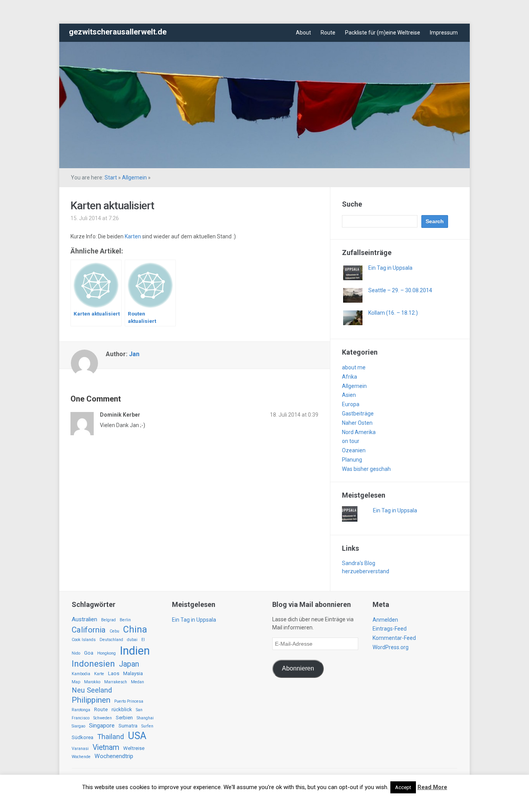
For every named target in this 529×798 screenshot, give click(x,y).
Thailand (110, 737)
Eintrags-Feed (390, 629)
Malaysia (133, 673)
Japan (129, 664)
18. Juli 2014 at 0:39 (294, 415)
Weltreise (133, 748)
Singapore (102, 725)
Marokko (92, 681)
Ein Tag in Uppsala (390, 268)
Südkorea (82, 737)
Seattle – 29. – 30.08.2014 (400, 290)
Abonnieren (298, 668)
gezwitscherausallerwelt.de (118, 31)
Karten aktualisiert (112, 205)
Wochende (81, 756)
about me (354, 367)
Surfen (147, 726)
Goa (88, 653)
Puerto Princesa (128, 701)
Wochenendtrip (113, 756)
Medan (137, 681)
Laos (113, 673)
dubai (132, 639)
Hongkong (106, 653)
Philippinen (91, 700)
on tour (350, 441)
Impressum (444, 32)
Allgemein (134, 177)
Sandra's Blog (358, 563)
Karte (99, 673)
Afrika (349, 377)
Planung (352, 460)
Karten (133, 236)
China (135, 629)
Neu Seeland (92, 690)
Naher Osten (357, 423)
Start (111, 177)
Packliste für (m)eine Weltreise (382, 32)
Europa (350, 404)
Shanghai (145, 717)
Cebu (114, 631)
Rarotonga (81, 709)
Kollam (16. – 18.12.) (393, 313)
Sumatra (128, 726)
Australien (84, 619)
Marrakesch (115, 681)
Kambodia (81, 673)
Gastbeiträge (358, 413)
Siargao (78, 726)
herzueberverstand (365, 571)
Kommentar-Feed (394, 638)
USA (137, 735)
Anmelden (385, 620)
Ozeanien (354, 450)
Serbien (124, 717)
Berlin (125, 619)
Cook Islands (84, 639)
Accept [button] (403, 787)
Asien (349, 395)
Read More (432, 787)
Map (76, 681)
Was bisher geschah (366, 469)
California (89, 629)
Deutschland (111, 639)
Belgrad (108, 619)
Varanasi (80, 748)
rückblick (122, 709)
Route (328, 32)
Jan (134, 354)
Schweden (102, 717)
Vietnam (106, 747)
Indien (135, 650)
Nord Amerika (359, 432)
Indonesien (93, 663)
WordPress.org (391, 647)
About (303, 32)
